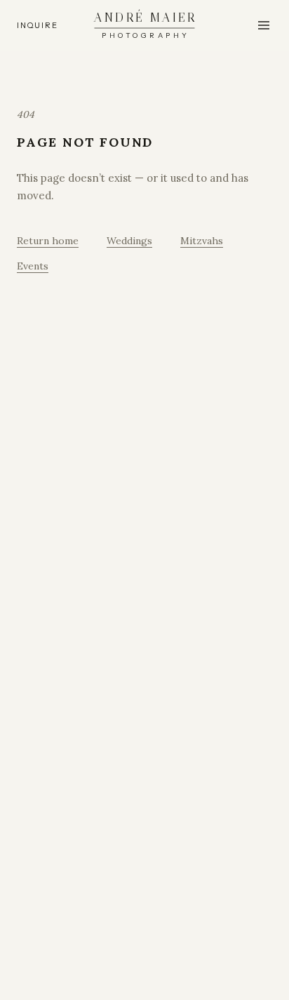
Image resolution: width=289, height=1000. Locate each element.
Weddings (129, 240)
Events (32, 266)
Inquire (37, 25)
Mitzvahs (201, 240)
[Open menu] (264, 25)
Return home (48, 240)
